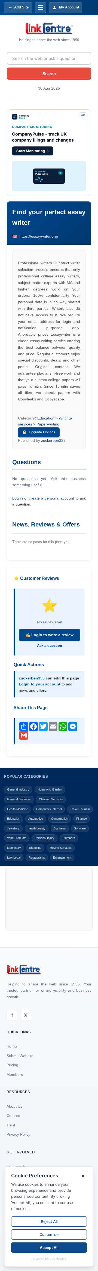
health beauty (36, 828)
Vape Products (16, 838)
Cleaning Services (51, 799)
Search (49, 73)
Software (80, 828)
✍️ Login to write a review (50, 635)
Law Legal (13, 857)
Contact (13, 1115)
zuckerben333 (53, 440)
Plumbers (69, 838)
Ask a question (49, 646)
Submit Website (20, 1055)
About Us (14, 1106)
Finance (81, 818)
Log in (17, 498)
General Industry (18, 789)
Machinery (14, 847)
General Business (19, 799)
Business (60, 828)
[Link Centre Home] (49, 28)
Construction (59, 818)
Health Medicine (17, 809)
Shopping (35, 847)
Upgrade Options (42, 432)
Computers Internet (49, 809)
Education (13, 818)
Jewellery (13, 828)
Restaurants (37, 857)
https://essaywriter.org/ (38, 236)
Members (15, 1074)
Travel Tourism (80, 809)
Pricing (12, 1065)
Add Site (21, 7)
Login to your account (39, 684)
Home (12, 1046)
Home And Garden (50, 789)
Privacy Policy (18, 1134)
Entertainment (62, 857)
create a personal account (51, 498)
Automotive (35, 818)
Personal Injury (44, 838)
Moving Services (61, 847)
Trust (11, 1125)
